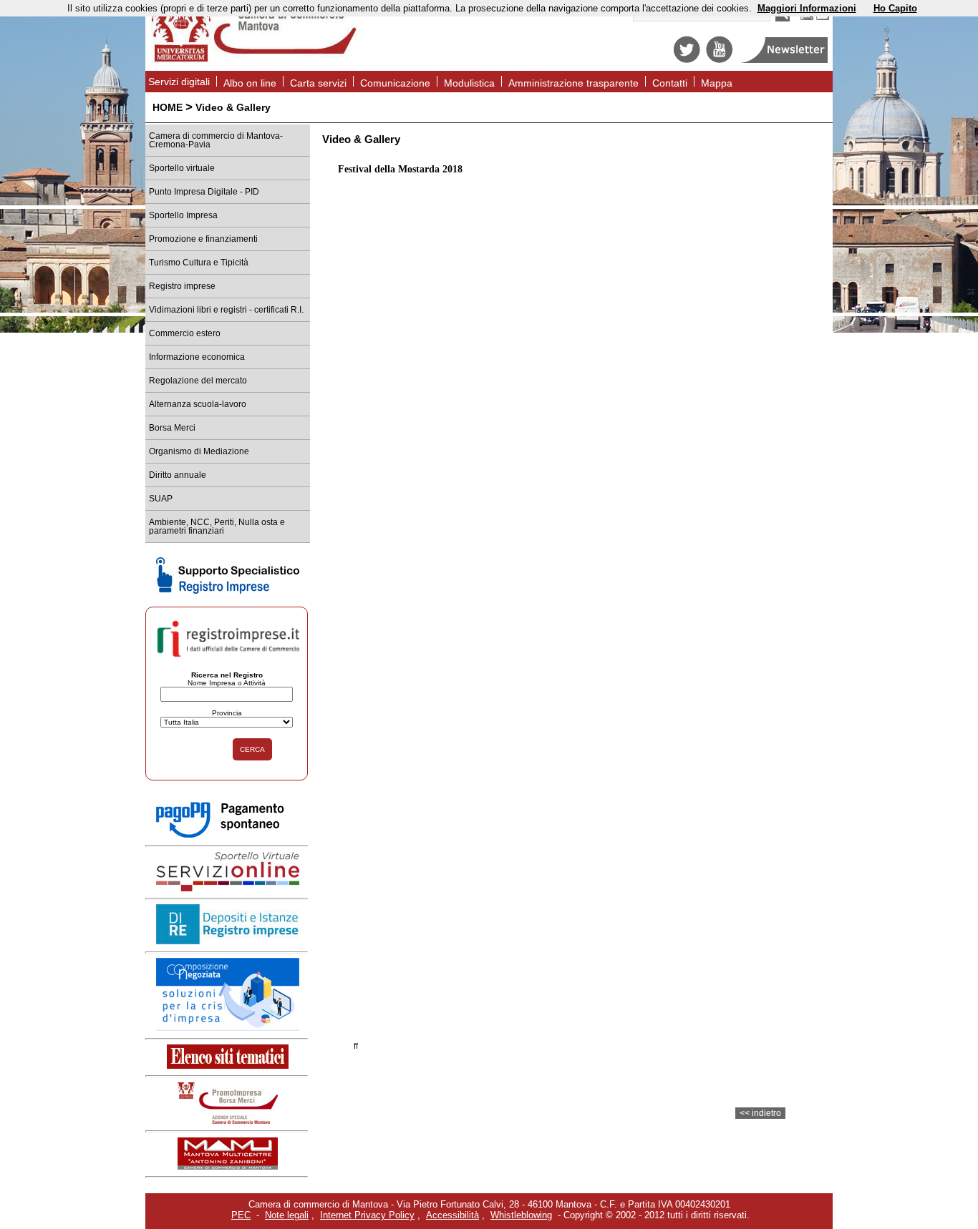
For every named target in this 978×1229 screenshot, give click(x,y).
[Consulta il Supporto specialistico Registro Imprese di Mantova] (227, 590)
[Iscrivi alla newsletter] (785, 59)
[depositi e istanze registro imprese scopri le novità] (227, 941)
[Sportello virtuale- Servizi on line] (227, 888)
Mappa (716, 83)
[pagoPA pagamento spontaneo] (227, 835)
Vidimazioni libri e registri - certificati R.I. (226, 309)
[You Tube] (719, 59)
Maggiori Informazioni (806, 8)
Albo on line (249, 83)
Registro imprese (182, 286)
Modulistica (469, 83)
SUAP (161, 498)
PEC (241, 1215)
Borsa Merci (172, 427)
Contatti (669, 83)
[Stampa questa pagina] (806, 18)
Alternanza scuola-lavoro (197, 404)
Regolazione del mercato (198, 380)
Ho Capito (895, 8)
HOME (167, 107)
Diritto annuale (177, 475)
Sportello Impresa (183, 215)
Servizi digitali (179, 81)
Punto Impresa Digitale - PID (204, 191)
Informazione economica (197, 357)
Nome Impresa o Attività (227, 683)
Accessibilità (452, 1215)
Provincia (227, 713)
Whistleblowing (521, 1215)
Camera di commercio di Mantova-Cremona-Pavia (216, 140)
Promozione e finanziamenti (203, 239)
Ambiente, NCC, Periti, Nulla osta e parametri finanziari (217, 526)
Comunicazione (395, 83)
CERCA (252, 749)
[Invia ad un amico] (822, 18)
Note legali (287, 1215)
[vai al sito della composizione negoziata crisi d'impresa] (227, 1027)
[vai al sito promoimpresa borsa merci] (228, 1120)
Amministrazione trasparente (573, 83)
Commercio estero (185, 333)
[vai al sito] (228, 1166)
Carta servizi (318, 83)
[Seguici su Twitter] (687, 59)
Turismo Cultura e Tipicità (198, 262)
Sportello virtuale (182, 168)
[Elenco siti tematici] (228, 1065)
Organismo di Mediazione (199, 451)
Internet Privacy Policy (367, 1215)
